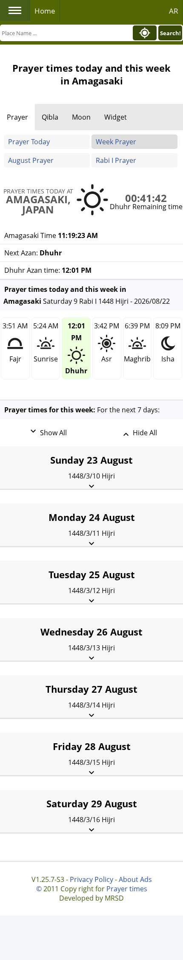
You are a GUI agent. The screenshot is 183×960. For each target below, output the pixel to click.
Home (44, 11)
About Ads (135, 879)
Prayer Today (29, 141)
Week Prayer (116, 141)
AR (173, 11)
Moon (81, 117)
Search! (170, 33)
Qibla (50, 117)
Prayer (17, 117)
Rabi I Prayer (116, 160)
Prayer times (126, 888)
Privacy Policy (91, 879)
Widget (115, 117)
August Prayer (31, 160)
